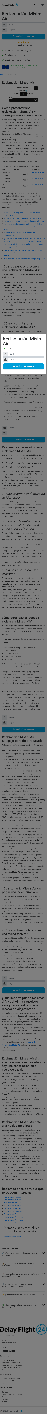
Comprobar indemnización (23, 366)
